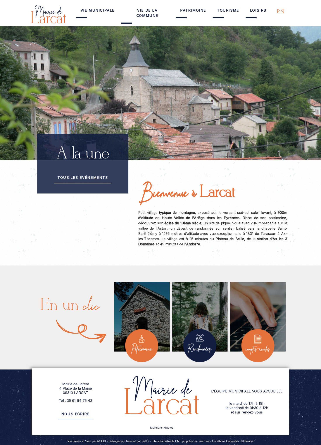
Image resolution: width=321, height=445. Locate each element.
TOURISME (228, 10)
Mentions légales (161, 427)
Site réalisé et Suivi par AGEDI (86, 441)
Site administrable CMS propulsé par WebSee (180, 441)
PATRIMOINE (193, 10)
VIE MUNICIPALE (98, 10)
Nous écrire (75, 414)
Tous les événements (82, 177)
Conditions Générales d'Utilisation (233, 441)
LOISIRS (258, 10)
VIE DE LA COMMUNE (147, 13)
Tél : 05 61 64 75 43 (75, 400)
